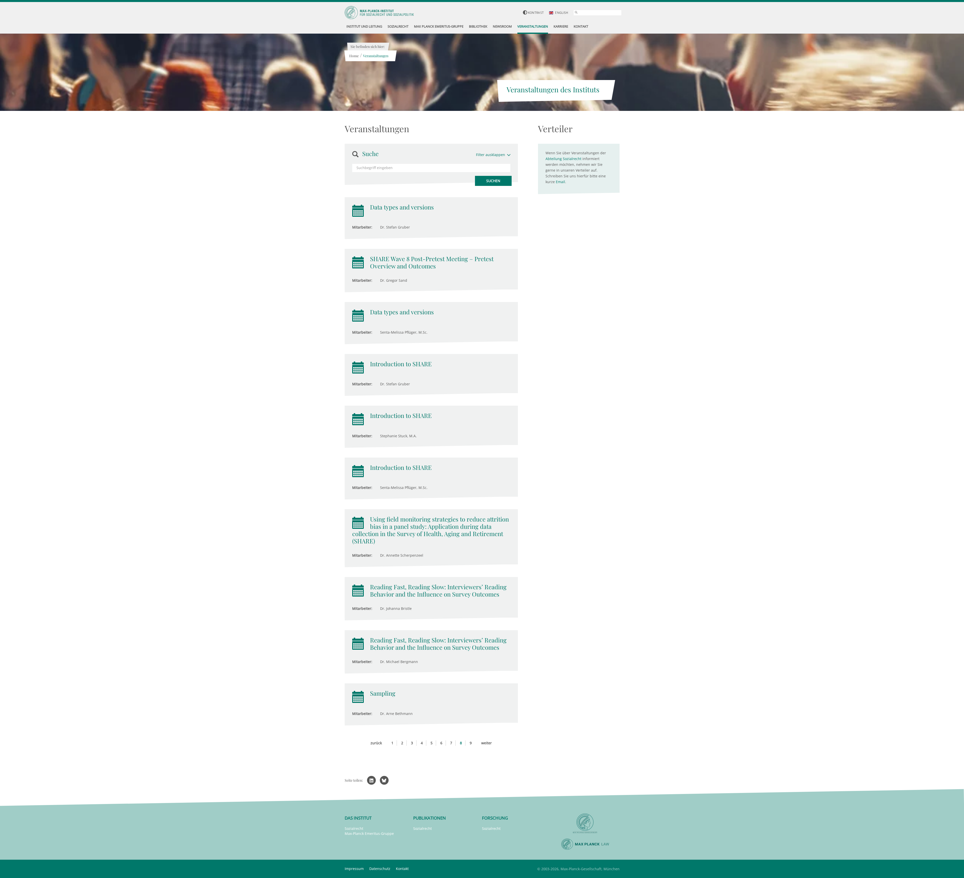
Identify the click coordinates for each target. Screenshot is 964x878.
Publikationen (429, 818)
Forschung (495, 818)
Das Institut (358, 818)
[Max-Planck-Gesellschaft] (585, 823)
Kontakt (402, 868)
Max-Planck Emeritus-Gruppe (369, 833)
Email (560, 181)
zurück (376, 743)
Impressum (354, 868)
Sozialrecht (354, 828)
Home (354, 55)
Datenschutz (379, 868)
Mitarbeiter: (362, 227)
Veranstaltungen (375, 55)
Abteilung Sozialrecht (563, 158)
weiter (486, 743)
